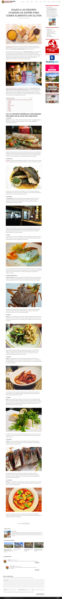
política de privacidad (43, 302)
